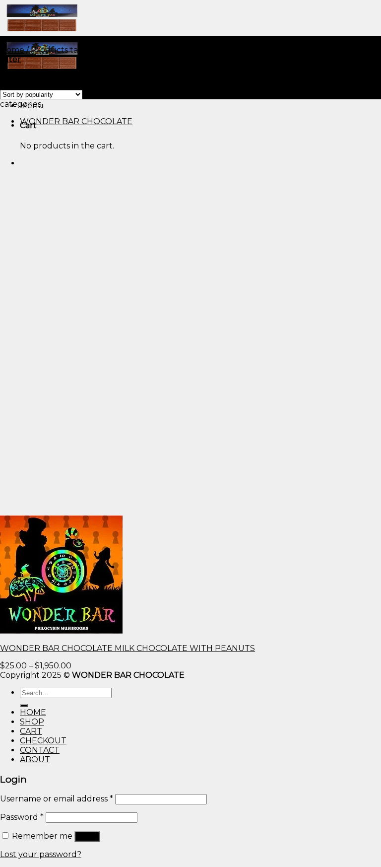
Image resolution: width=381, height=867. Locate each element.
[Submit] (24, 705)
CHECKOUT (43, 740)
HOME (33, 712)
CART (31, 731)
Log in (87, 836)
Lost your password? (40, 854)
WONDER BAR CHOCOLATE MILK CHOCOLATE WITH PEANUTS (127, 648)
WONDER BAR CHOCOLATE (76, 121)
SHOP (32, 721)
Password (22, 817)
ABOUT (35, 759)
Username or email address (56, 798)
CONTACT (40, 750)
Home (12, 50)
